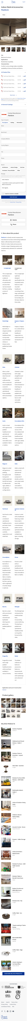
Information (19, 122)
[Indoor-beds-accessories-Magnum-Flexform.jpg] (8, 710)
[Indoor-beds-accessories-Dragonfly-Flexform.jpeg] (8, 705)
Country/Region (5, 145)
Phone (2, 158)
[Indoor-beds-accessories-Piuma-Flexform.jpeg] (13, 49)
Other (18, 170)
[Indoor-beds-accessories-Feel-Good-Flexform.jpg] (18, 710)
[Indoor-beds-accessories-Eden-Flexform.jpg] (8, 715)
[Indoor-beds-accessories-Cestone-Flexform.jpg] (13, 715)
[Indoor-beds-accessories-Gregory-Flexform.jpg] (23, 710)
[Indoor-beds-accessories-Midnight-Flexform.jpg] (3, 710)
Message (3, 174)
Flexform (5, 10)
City (2, 152)
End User (22, 167)
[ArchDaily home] (13, 2)
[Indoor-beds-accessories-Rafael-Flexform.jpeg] (8, 49)
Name (2, 126)
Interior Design (14, 167)
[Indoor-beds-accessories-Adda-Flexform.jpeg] (23, 705)
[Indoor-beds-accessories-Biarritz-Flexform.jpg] (18, 715)
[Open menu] (2, 2)
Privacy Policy (18, 202)
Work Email (4, 132)
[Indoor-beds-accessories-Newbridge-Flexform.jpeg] (3, 705)
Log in (23, 1)
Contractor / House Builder (8, 170)
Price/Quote (5, 122)
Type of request (4, 120)
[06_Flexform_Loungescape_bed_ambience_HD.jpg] (24, 49)
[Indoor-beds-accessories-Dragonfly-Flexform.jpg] (3, 715)
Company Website (5, 139)
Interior (4, 690)
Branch (2, 165)
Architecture (5, 167)
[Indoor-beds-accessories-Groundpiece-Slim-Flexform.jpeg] (13, 705)
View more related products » (13, 974)
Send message (13, 197)
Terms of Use (19, 98)
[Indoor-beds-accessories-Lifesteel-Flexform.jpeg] (19, 49)
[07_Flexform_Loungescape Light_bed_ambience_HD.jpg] (3, 49)
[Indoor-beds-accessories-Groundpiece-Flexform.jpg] (13, 710)
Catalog (12, 122)
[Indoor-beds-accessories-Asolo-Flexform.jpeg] (18, 705)
